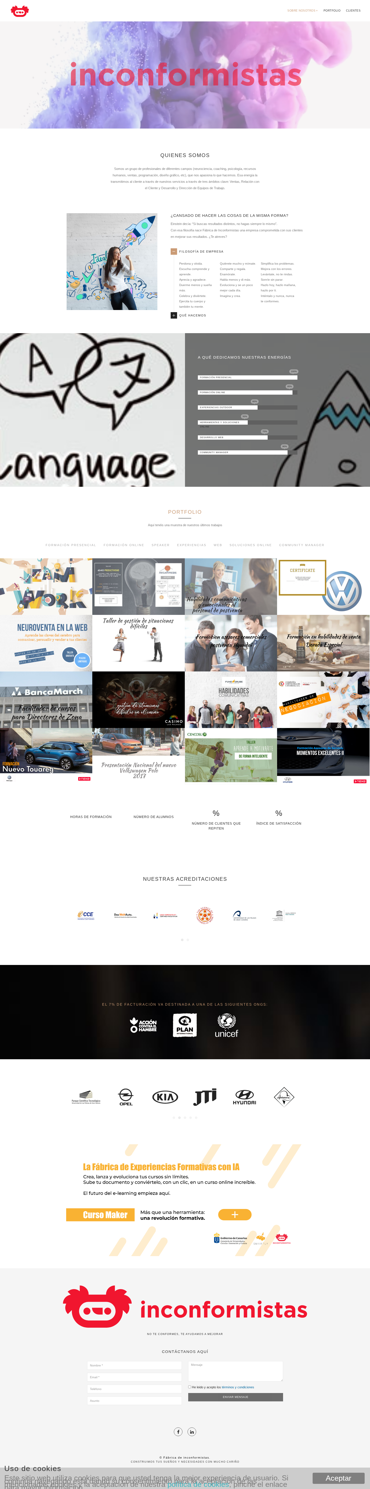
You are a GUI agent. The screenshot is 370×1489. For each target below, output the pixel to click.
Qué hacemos (192, 315)
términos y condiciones (238, 1387)
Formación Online (124, 545)
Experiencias (191, 545)
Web (218, 545)
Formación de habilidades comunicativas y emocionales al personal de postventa (231, 595)
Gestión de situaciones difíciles (138, 660)
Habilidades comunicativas (231, 717)
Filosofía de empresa (201, 251)
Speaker (161, 545)
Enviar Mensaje (235, 1397)
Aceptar (338, 1478)
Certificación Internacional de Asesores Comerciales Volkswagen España (323, 595)
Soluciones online (251, 545)
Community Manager (302, 545)
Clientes (353, 10)
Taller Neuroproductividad (138, 604)
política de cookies (198, 1484)
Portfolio (332, 10)
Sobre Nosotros (302, 10)
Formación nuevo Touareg (46, 774)
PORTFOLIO (185, 512)
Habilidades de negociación (323, 717)
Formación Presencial (71, 545)
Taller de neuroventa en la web (46, 660)
